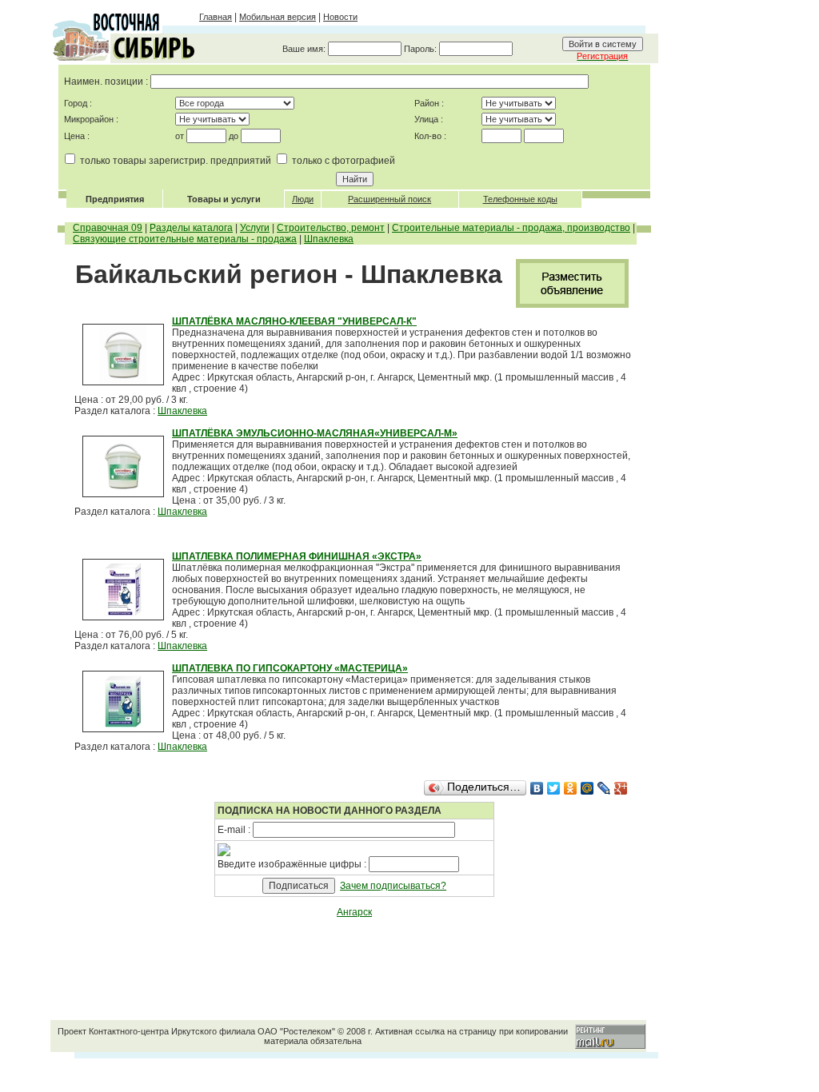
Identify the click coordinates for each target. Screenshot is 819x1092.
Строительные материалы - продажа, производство (511, 227)
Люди (303, 199)
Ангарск (354, 912)
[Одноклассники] (570, 788)
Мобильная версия (277, 17)
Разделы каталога (191, 227)
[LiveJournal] (604, 788)
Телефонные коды (520, 199)
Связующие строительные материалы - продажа (185, 239)
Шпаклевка (329, 239)
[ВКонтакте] (537, 788)
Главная (215, 17)
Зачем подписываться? (393, 885)
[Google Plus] (621, 788)
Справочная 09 (107, 227)
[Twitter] (553, 788)
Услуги (255, 227)
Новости (340, 17)
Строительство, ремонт (331, 227)
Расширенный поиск (389, 199)
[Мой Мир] (587, 788)
